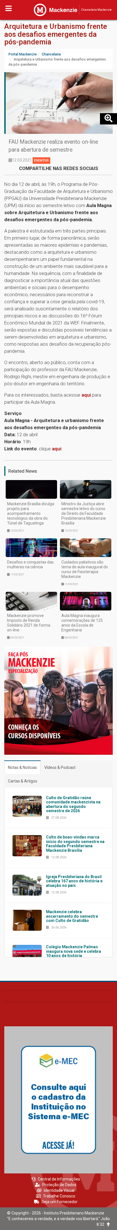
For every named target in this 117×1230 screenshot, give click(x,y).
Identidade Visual (59, 1190)
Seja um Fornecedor (59, 1201)
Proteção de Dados (59, 1184)
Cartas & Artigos (22, 781)
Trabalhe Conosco (59, 1196)
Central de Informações (59, 1179)
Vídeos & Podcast (60, 767)
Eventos (41, 160)
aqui (86, 395)
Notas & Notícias (22, 767)
